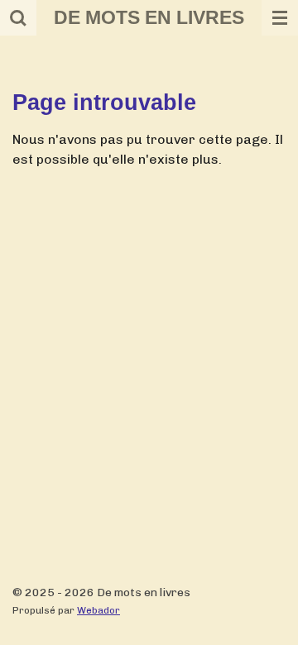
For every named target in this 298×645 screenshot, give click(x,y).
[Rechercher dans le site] (18, 18)
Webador (98, 610)
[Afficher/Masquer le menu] (280, 18)
